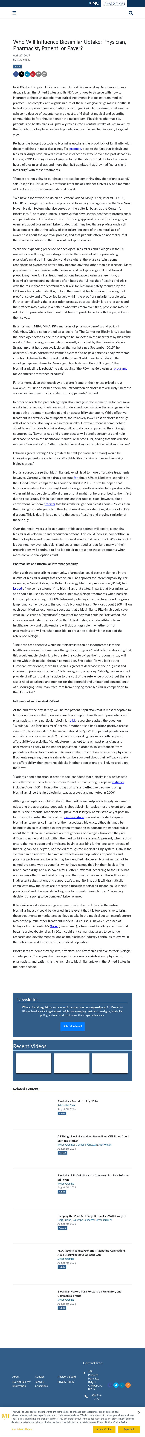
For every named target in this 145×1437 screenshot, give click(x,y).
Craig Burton (64, 1220)
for (76, 477)
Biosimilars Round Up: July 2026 (77, 1101)
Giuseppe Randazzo (86, 1145)
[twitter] (21, 74)
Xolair (54, 926)
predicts (49, 504)
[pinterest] (33, 74)
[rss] (128, 1385)
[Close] (139, 1412)
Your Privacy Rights (22, 1429)
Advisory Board (67, 1376)
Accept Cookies (104, 1429)
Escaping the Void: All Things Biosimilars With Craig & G (92, 1216)
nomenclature (74, 817)
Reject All (129, 1429)
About (15, 1376)
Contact (39, 1376)
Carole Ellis (23, 59)
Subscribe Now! (72, 1026)
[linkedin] (27, 74)
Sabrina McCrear (66, 1105)
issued (17, 588)
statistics (118, 782)
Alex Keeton (104, 1145)
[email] (38, 74)
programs (120, 368)
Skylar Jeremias (65, 1145)
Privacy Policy (66, 1382)
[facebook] (16, 74)
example (75, 148)
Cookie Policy (120, 1422)
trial (72, 720)
